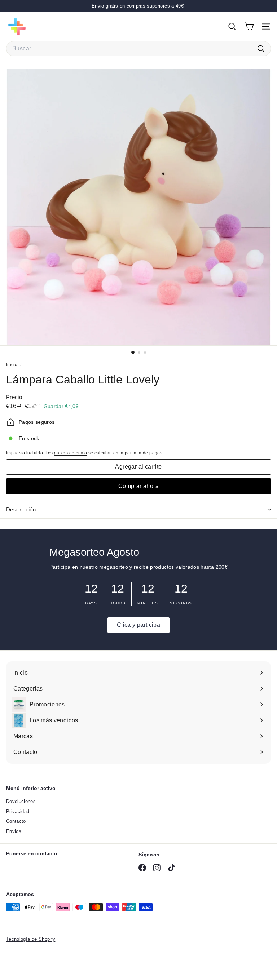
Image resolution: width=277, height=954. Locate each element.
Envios (13, 831)
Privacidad (18, 811)
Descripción (21, 509)
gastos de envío (70, 453)
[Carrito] (249, 26)
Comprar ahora (138, 486)
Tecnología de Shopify (30, 939)
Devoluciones (21, 801)
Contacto (16, 821)
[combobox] (138, 48)
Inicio (12, 364)
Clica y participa (138, 625)
